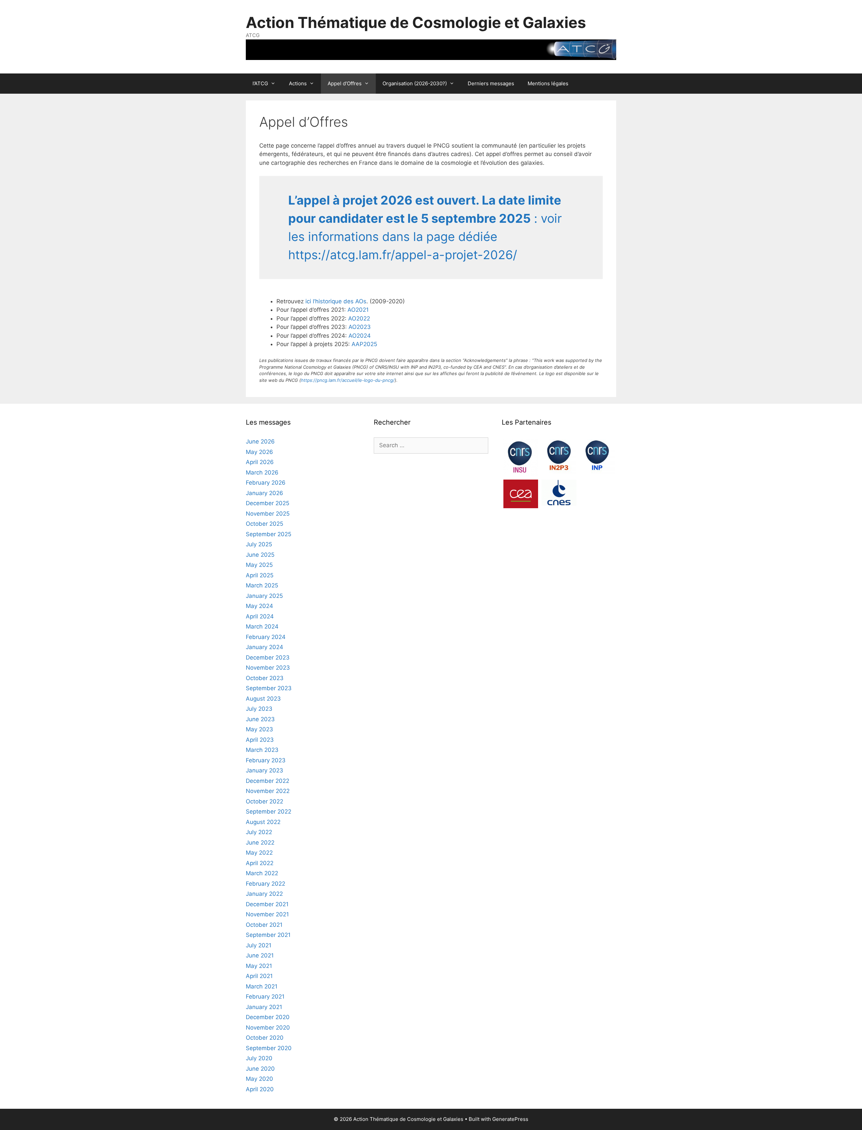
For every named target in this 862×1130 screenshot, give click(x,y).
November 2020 (268, 1027)
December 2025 (267, 503)
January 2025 (264, 595)
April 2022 (259, 863)
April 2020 (260, 1089)
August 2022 (263, 822)
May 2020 (259, 1078)
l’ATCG (260, 83)
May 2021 (259, 966)
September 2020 (269, 1048)
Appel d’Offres (345, 83)
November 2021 (267, 914)
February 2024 (266, 637)
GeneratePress (510, 1119)
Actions (298, 83)
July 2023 (259, 708)
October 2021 (264, 924)
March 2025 (262, 585)
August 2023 (263, 698)
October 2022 (264, 801)
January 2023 (264, 770)
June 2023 (260, 719)
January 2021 (264, 1007)
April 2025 (259, 575)
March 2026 (262, 472)
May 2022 (259, 852)
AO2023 (360, 327)
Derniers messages (491, 83)
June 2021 (260, 955)
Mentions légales (548, 83)
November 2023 (268, 667)
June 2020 (260, 1068)
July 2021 (258, 945)
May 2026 (259, 452)
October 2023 (265, 678)
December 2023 (268, 657)
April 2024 (260, 616)
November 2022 (268, 791)
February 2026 (266, 482)
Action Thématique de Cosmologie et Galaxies (416, 22)
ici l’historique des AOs (335, 301)
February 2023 (266, 760)
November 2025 (268, 513)
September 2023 (269, 688)
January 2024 (264, 647)
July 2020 (259, 1058)
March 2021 (261, 986)
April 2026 (260, 462)
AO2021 (358, 309)
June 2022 (260, 842)
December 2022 (267, 780)
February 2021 (265, 996)
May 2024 (259, 606)
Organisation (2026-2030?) (415, 83)
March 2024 (262, 626)
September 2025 (268, 534)
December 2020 (268, 1017)
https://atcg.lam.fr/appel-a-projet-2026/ (402, 254)
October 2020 (265, 1037)
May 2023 (259, 729)
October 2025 (264, 523)
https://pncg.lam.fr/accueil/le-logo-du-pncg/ (348, 380)
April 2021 (259, 976)
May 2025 (259, 564)
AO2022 (359, 318)
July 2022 (259, 832)
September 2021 (268, 935)
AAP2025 (364, 344)
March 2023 (262, 749)
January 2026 (264, 493)
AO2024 (360, 335)
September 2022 (268, 811)
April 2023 (260, 739)
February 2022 (265, 883)
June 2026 (260, 441)
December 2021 (267, 904)
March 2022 (262, 873)
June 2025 (260, 554)
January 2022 (264, 893)
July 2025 (259, 544)
